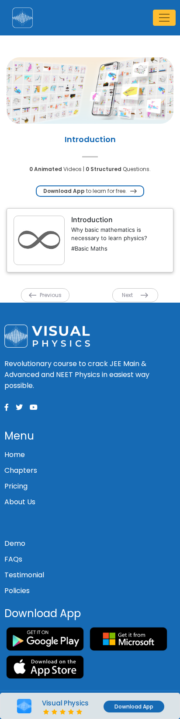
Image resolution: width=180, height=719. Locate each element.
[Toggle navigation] (164, 18)
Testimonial (24, 575)
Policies (17, 591)
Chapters (20, 470)
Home (14, 455)
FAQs (13, 559)
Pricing (16, 486)
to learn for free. (85, 191)
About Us (19, 502)
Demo (14, 543)
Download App (133, 706)
